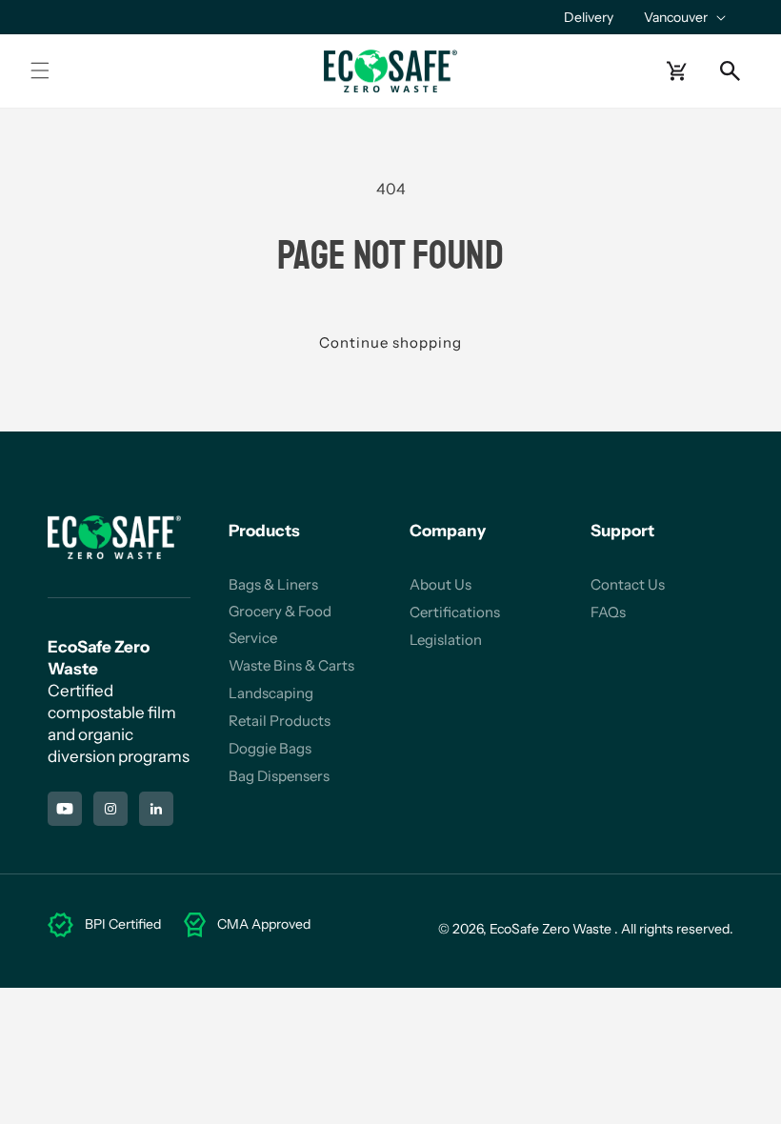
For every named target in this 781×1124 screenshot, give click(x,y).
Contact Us (628, 584)
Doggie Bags (270, 748)
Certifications (455, 612)
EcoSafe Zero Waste (550, 928)
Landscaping (271, 693)
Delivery (588, 17)
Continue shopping (390, 342)
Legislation (446, 640)
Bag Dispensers (279, 776)
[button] (682, 17)
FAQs (608, 612)
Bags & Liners (273, 584)
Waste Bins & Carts (291, 665)
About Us (440, 584)
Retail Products (279, 721)
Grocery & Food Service (280, 624)
